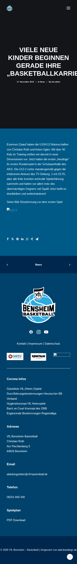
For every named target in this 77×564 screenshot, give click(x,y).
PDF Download (16, 520)
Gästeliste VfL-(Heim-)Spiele (24, 388)
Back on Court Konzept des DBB (27, 408)
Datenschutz (52, 343)
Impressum (35, 343)
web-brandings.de (67, 549)
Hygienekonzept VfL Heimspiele (26, 403)
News (42, 82)
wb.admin (56, 82)
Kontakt (21, 343)
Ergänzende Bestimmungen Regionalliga (31, 413)
